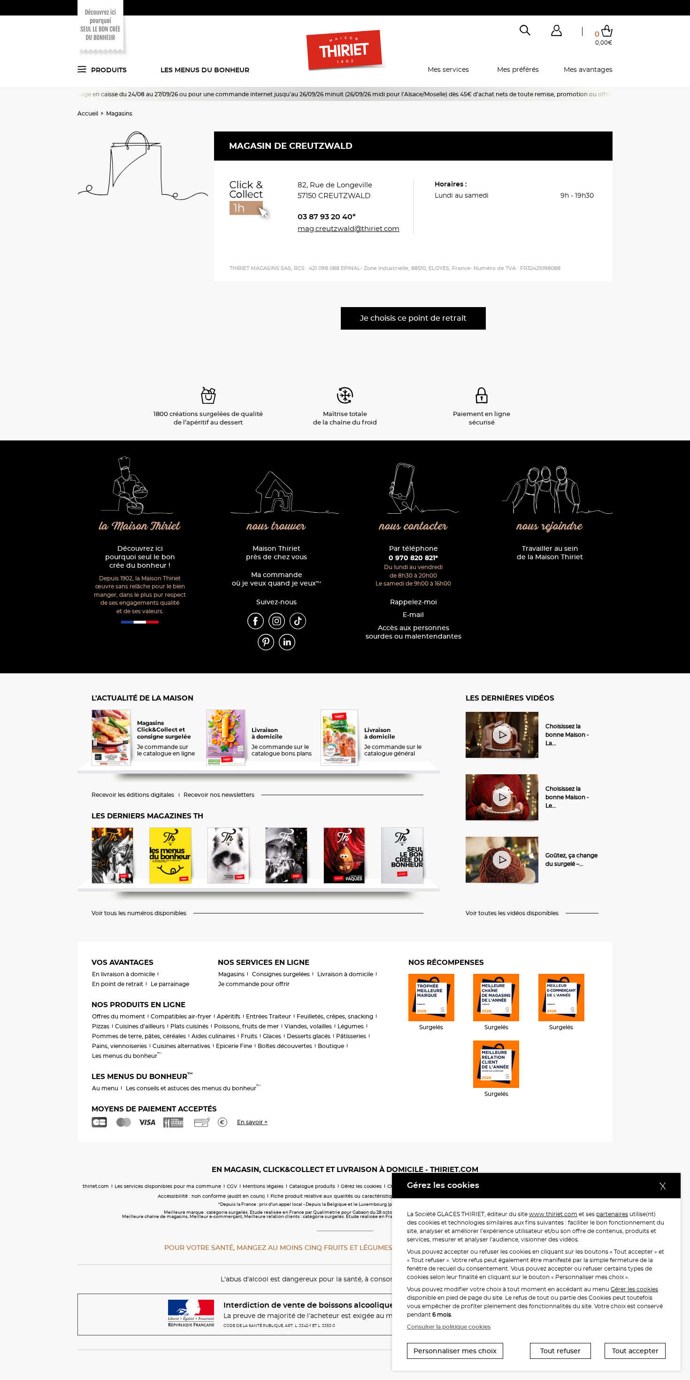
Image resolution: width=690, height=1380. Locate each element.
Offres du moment (118, 1016)
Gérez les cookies (361, 1186)
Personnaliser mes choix (455, 1351)
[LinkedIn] (287, 641)
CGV (232, 1186)
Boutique (331, 1045)
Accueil (87, 113)
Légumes (350, 1026)
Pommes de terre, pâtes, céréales (139, 1036)
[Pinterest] (266, 641)
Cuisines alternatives (181, 1045)
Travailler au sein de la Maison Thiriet (550, 553)
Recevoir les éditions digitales (133, 795)
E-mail (413, 615)
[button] (556, 32)
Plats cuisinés (189, 1026)
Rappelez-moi (413, 602)
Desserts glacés (308, 1036)
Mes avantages (588, 69)
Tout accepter (635, 1351)
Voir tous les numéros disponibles (139, 913)
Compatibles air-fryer (181, 1016)
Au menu (105, 1088)
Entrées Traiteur (268, 1016)
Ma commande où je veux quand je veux (276, 579)
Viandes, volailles (308, 1026)
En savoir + (252, 1122)
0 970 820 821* (413, 558)
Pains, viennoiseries (119, 1045)
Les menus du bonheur (205, 70)
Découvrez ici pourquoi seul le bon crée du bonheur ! (140, 557)
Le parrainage (170, 983)
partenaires (612, 1214)
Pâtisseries (351, 1036)
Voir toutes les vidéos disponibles (512, 913)
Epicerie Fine (234, 1045)
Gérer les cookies (634, 1289)
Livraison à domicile (345, 974)
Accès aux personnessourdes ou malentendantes (413, 632)
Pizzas (100, 1026)
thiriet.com (96, 1186)
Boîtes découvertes (285, 1045)
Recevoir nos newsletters (219, 795)
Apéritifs (228, 1016)
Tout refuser (560, 1351)
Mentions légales (263, 1186)
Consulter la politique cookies (449, 1326)
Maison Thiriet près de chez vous (276, 553)
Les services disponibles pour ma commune (168, 1186)
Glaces (272, 1036)
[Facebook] (255, 620)
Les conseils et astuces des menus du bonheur (193, 1088)
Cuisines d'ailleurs (140, 1026)
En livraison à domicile (123, 974)
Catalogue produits (312, 1186)
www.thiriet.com (553, 1214)
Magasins (119, 113)
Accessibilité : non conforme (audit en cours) (211, 1196)
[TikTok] (298, 620)
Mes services (448, 69)
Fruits (249, 1036)
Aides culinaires (213, 1036)
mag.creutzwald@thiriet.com (348, 228)
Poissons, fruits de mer (246, 1026)
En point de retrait (117, 983)
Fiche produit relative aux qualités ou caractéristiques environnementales (359, 1196)
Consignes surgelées (281, 974)
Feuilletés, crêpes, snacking (335, 1016)
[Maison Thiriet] (345, 50)
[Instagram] (276, 620)
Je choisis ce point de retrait (413, 318)
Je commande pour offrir (254, 983)
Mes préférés (518, 69)
